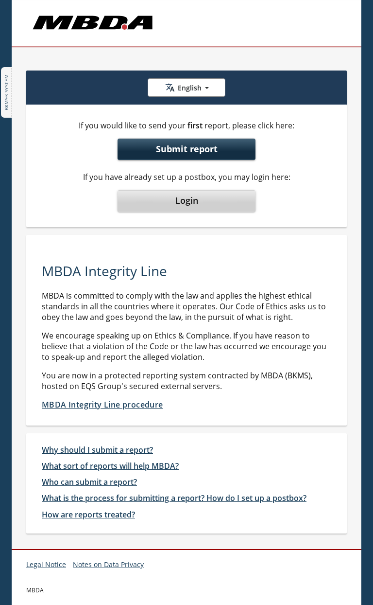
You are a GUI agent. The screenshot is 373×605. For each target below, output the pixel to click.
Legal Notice (46, 564)
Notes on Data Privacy (108, 564)
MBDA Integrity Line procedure (102, 404)
